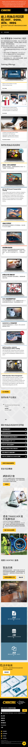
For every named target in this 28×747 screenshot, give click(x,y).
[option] (14, 409)
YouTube (5, 738)
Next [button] (6, 419)
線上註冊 (3, 716)
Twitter (4, 736)
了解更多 (6, 484)
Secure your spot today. (18, 6)
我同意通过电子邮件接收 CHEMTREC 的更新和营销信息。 (14, 713)
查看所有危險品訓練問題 (8, 463)
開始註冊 (21, 577)
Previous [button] (5, 419)
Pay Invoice (3, 725)
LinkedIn (5, 731)
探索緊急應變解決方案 (9, 577)
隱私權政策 (3, 723)
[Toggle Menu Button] (26, 10)
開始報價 (6, 672)
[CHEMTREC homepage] (6, 11)
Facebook (5, 733)
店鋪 (2, 727)
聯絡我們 (3, 720)
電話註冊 (3, 718)
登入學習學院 (6, 392)
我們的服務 (6, 32)
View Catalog (4, 88)
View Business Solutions (6, 139)
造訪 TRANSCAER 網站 (9, 530)
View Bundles (4, 113)
